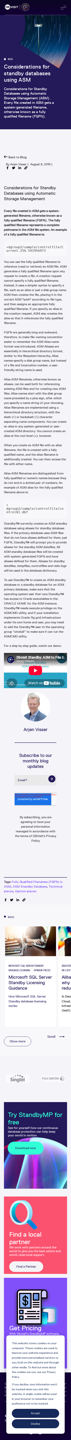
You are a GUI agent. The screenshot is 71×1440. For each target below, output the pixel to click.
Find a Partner (26, 1266)
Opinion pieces (25, 891)
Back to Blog (17, 157)
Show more (17, 1041)
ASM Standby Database (30, 886)
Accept (35, 1413)
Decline (35, 1423)
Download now (25, 1148)
